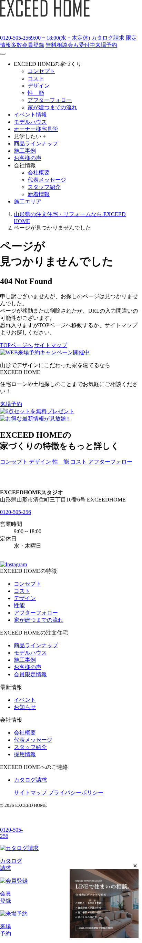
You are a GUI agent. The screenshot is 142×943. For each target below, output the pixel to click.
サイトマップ (50, 345)
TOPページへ (16, 345)
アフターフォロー (110, 462)
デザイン (40, 462)
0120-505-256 (15, 512)
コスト (78, 462)
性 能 (60, 462)
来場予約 (11, 404)
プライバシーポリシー (75, 792)
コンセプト (14, 462)
